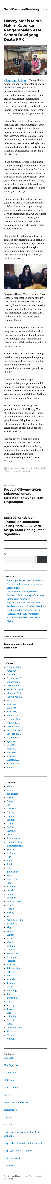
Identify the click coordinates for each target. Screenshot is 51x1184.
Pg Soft (7, 1095)
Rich (9, 975)
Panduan (11, 949)
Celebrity (11, 808)
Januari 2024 (13, 767)
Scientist (11, 979)
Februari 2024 (14, 763)
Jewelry (10, 912)
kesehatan (12, 923)
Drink (9, 834)
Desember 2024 (15, 726)
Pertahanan (13, 953)
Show (9, 994)
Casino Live (10, 1072)
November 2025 (15, 689)
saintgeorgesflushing (15, 80)
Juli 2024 (11, 745)
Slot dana (9, 1080)
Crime (10, 823)
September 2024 (15, 737)
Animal (10, 790)
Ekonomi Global (15, 842)
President (11, 960)
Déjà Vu (10, 827)
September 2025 (15, 696)
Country (11, 819)
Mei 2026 (11, 674)
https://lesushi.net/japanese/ (19, 1150)
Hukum (10, 894)
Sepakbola (12, 983)
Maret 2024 (13, 759)
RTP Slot (8, 1057)
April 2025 (12, 711)
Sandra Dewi (28, 471)
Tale (9, 1012)
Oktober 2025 (14, 693)
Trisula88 (9, 1124)
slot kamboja (10, 1109)
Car (8, 805)
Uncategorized (14, 1027)
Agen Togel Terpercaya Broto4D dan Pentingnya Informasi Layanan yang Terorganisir (25, 584)
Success (11, 1009)
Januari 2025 (13, 722)
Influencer (12, 897)
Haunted (11, 886)
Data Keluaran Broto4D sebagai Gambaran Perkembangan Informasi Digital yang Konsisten (25, 595)
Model (10, 938)
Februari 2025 (14, 719)
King (9, 927)
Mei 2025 (11, 708)
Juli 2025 (11, 700)
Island (10, 905)
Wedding (11, 1035)
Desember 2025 (15, 685)
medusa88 (9, 1165)
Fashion (11, 853)
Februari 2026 (14, 678)
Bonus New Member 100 (16, 1102)
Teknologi (12, 1016)
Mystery (11, 942)
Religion (11, 972)
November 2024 (15, 730)
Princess (11, 964)
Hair (9, 883)
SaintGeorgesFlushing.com (25, 9)
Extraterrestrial (15, 845)
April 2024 (12, 756)
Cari (6, 554)
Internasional (14, 901)
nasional (11, 946)
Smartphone (13, 998)
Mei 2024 (11, 752)
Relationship (13, 968)
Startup (10, 1005)
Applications (13, 793)
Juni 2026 (12, 670)
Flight (10, 860)
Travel (10, 1024)
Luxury (10, 934)
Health (10, 890)
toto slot (8, 1117)
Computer (12, 816)
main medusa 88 (12, 1158)
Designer (11, 831)
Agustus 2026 (14, 667)
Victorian (11, 1031)
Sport (9, 1001)
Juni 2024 (11, 748)
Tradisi (10, 1020)
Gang (9, 875)
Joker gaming (11, 1087)
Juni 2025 (11, 704)
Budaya (10, 801)
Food (9, 864)
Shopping (12, 990)
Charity (10, 812)
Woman (11, 1038)
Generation (12, 879)
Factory (10, 849)
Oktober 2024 (14, 734)
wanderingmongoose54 (18, 468)
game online (13, 871)
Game (10, 868)
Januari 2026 (13, 682)
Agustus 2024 (14, 741)
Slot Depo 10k (11, 1065)
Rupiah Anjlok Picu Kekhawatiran (24, 602)
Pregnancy (12, 957)
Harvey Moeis (12, 471)
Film (9, 857)
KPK (20, 471)
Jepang (10, 908)
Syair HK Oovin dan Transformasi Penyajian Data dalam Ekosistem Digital (24, 617)
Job (8, 916)
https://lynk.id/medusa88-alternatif (23, 1143)
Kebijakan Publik (15, 920)
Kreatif (10, 931)
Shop (9, 986)
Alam (9, 786)
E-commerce (13, 838)
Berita (44, 468)
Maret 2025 (13, 715)
